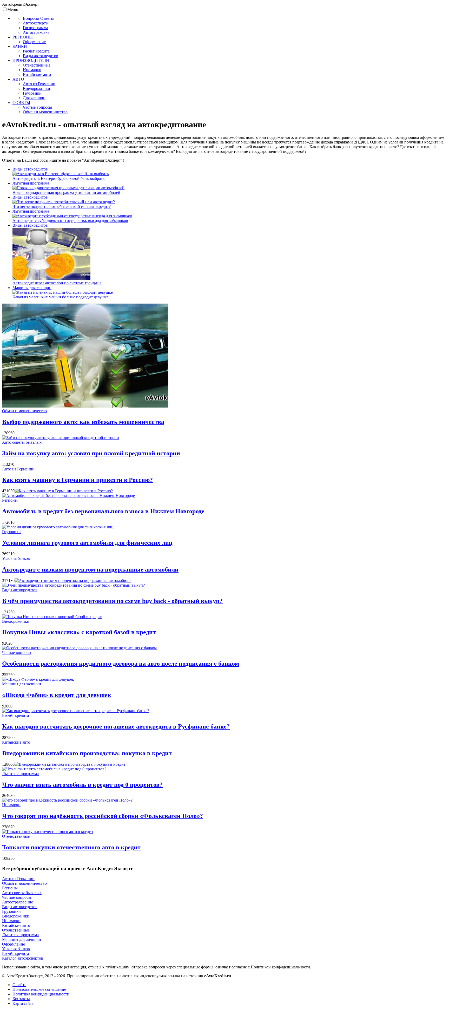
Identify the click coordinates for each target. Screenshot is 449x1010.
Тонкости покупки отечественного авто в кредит (71, 847)
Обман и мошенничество (24, 411)
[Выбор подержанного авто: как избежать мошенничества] (85, 406)
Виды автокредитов (30, 169)
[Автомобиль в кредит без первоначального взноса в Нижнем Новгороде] (68, 495)
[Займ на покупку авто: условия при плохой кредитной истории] (60, 437)
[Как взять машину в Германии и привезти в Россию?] (64, 491)
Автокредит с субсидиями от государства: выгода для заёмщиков (70, 220)
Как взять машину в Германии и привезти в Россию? (77, 479)
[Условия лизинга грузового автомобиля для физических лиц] (58, 527)
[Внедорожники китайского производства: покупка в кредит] (70, 764)
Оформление (13, 944)
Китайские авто (16, 742)
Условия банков (16, 558)
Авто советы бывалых (22, 442)
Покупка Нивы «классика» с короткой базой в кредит (79, 632)
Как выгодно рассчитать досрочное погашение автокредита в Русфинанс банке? (116, 726)
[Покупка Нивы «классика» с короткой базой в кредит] (52, 616)
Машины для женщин (31, 287)
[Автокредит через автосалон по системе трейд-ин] (51, 278)
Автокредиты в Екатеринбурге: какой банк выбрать (58, 178)
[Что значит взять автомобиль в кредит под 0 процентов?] (54, 769)
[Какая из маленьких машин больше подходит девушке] (62, 292)
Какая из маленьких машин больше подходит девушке (60, 297)
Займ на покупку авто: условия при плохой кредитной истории (91, 453)
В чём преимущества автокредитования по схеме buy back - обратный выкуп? (112, 601)
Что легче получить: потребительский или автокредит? (61, 206)
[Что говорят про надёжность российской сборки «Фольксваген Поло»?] (67, 800)
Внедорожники (15, 621)
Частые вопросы (16, 652)
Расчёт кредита (15, 715)
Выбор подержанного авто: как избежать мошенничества (83, 421)
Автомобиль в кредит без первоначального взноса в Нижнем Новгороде (103, 511)
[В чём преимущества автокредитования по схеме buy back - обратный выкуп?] (73, 585)
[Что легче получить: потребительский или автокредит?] (63, 202)
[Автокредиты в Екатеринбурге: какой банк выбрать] (60, 174)
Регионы (10, 500)
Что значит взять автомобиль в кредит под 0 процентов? (82, 784)
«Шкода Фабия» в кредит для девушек (56, 695)
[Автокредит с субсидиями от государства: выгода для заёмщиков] (72, 216)
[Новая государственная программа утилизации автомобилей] (68, 188)
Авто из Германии (18, 469)
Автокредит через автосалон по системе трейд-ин (56, 283)
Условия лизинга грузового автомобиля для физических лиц (87, 542)
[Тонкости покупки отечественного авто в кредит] (47, 831)
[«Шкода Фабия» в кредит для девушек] (38, 679)
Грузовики (11, 531)
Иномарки (11, 805)
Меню (12, 9)
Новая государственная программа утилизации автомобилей (66, 192)
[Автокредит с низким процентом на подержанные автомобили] (73, 580)
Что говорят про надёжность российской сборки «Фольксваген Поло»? (102, 815)
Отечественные (16, 836)
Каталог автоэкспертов (22, 958)
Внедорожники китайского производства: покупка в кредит (87, 753)
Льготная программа (30, 183)
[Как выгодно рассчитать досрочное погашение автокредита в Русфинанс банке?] (75, 711)
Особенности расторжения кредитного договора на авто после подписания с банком (120, 663)
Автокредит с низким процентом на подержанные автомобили (90, 569)
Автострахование (17, 902)
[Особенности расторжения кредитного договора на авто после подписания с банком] (79, 648)
